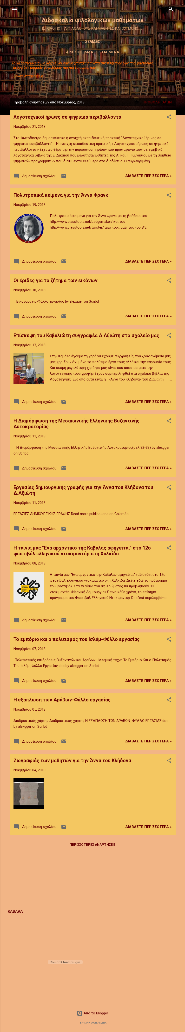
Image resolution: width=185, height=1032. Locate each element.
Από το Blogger (95, 1013)
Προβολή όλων (157, 102)
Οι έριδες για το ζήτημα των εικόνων (55, 280)
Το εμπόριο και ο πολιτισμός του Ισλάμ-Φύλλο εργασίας (76, 639)
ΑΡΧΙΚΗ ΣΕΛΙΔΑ (79, 52)
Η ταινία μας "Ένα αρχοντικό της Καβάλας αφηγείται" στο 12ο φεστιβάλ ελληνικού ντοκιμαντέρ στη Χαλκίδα (82, 551)
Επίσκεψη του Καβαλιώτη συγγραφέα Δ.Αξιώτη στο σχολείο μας (86, 335)
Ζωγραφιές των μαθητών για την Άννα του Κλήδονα (72, 760)
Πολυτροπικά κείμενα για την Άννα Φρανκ (60, 195)
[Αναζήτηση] (171, 9)
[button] (169, 118)
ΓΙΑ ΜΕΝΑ (110, 52)
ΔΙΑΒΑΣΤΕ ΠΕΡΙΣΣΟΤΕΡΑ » (148, 176)
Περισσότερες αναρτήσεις (93, 845)
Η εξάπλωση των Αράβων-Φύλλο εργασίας (62, 700)
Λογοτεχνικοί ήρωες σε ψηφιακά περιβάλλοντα (67, 117)
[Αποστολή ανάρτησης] (64, 178)
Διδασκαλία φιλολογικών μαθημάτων (93, 20)
